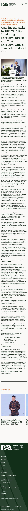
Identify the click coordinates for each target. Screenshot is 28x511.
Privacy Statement (5, 506)
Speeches (13, 19)
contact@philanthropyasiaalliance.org (10, 488)
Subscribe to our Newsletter (8, 475)
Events (3, 465)
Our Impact (4, 456)
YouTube (3, 495)
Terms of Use (18, 506)
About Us (3, 459)
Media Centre (5, 19)
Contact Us (4, 472)
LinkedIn (3, 493)
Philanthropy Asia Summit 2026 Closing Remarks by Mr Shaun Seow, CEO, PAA (11, 422)
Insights (3, 462)
